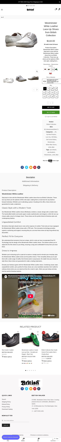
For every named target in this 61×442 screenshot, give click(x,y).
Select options (8, 356)
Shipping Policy (6, 402)
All (55, 132)
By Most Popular (51, 134)
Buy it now (51, 112)
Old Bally (54, 137)
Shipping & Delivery (30, 185)
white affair (51, 147)
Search (4, 399)
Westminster (51, 142)
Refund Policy (6, 404)
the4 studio (27, 435)
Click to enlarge (37, 71)
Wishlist (56, 8)
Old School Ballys (51, 139)
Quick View (18, 334)
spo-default (53, 149)
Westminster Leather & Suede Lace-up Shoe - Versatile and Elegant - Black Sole (30, 352)
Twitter (26, 167)
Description (30, 177)
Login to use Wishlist (52, 116)
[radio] (45, 69)
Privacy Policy (6, 406)
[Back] (2, 17)
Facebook (22, 167)
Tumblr (38, 167)
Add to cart (50, 107)
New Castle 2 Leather (8, 350)
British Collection (51, 124)
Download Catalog (7, 409)
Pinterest (34, 167)
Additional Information (30, 181)
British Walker (7, 352)
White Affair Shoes (51, 144)
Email (30, 167)
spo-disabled (51, 152)
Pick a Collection (50, 77)
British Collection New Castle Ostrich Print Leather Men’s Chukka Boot (49, 352)
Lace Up (48, 137)
